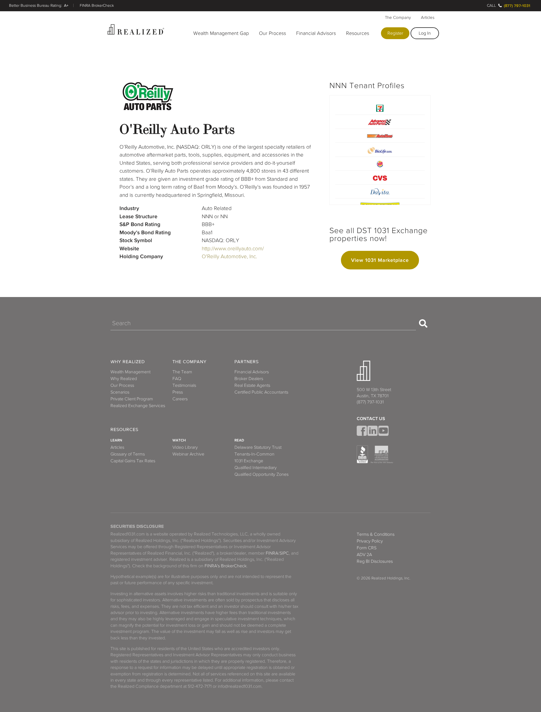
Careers (180, 398)
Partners (246, 362)
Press (177, 392)
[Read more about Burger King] (380, 163)
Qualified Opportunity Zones (261, 474)
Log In (425, 33)
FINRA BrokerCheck (97, 5)
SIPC (284, 553)
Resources (357, 33)
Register (395, 33)
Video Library (185, 447)
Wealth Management (130, 371)
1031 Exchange (248, 460)
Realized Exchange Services (137, 405)
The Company (398, 17)
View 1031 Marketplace (380, 260)
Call (491, 5)
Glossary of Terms (127, 454)
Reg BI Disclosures (375, 561)
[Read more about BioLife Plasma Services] (380, 149)
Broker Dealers (248, 378)
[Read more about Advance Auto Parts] (379, 121)
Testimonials (184, 385)
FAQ (176, 378)
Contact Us (371, 418)
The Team (182, 371)
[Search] (423, 323)
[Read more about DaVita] (379, 191)
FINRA (272, 553)
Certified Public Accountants (261, 392)
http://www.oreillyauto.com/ (233, 248)
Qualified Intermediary (255, 467)
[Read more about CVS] (380, 177)
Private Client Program (131, 398)
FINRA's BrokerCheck (226, 565)
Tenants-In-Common (254, 454)
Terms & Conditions (375, 534)
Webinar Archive (188, 454)
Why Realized (127, 362)
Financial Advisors (316, 33)
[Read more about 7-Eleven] (379, 108)
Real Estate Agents (252, 385)
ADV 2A (364, 554)
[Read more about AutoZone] (380, 136)
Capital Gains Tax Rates (132, 460)
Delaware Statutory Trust (257, 447)
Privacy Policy (370, 541)
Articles (427, 17)
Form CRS (366, 547)
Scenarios (119, 392)
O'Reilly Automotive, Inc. (229, 256)
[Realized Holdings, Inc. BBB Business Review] (362, 454)
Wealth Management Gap (221, 33)
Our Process (272, 33)
